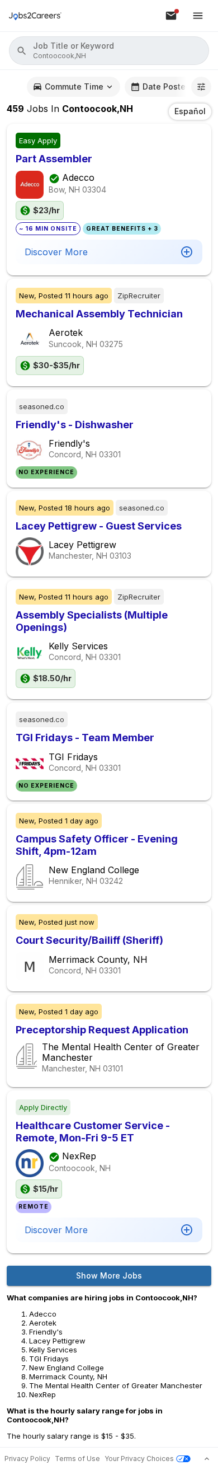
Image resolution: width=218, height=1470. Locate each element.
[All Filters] (201, 87)
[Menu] (198, 15)
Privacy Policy (27, 1458)
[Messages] (171, 15)
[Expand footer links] (207, 1459)
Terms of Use (77, 1458)
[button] (109, 50)
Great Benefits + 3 (122, 228)
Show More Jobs (109, 1275)
